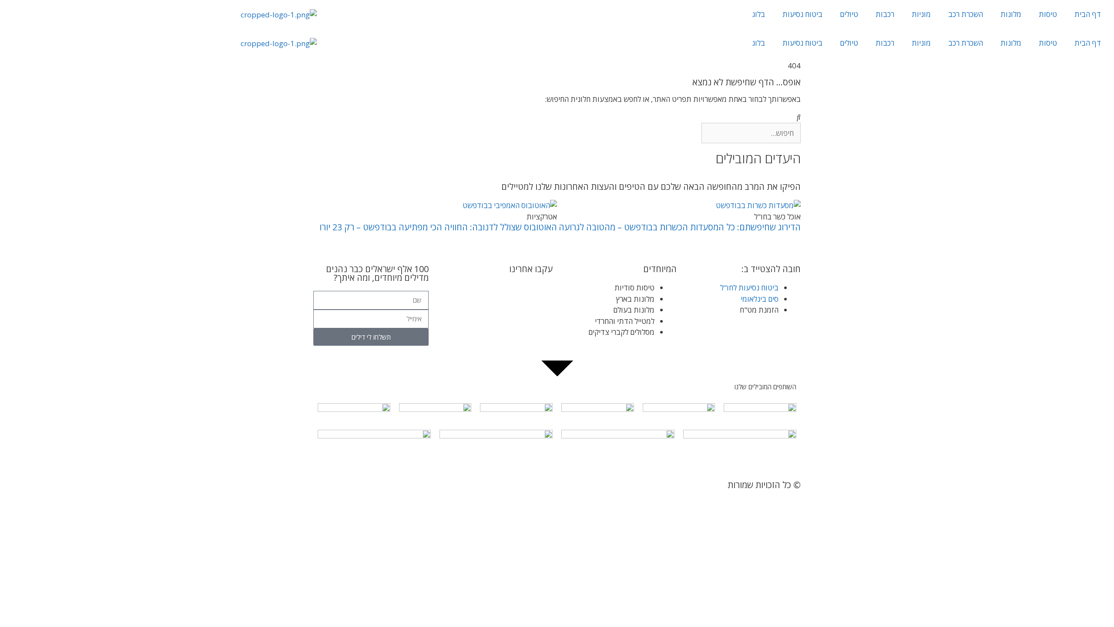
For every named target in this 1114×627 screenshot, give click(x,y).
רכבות (885, 14)
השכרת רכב (965, 14)
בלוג (758, 14)
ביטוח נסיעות (802, 14)
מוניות (921, 14)
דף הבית (1087, 14)
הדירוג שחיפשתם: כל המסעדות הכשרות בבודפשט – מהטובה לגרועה (680, 227)
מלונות (1010, 14)
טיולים (849, 14)
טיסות (1048, 14)
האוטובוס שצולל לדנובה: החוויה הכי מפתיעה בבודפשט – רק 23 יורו (438, 227)
